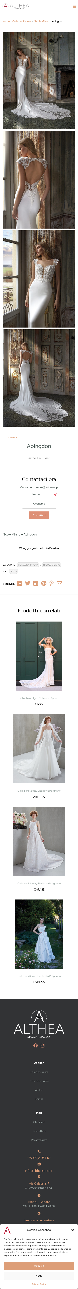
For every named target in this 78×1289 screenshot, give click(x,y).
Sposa (13, 571)
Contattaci (39, 515)
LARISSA (39, 982)
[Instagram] (42, 1045)
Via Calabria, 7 (39, 1183)
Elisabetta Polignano (49, 790)
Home (6, 21)
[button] (72, 1230)
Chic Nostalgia (28, 698)
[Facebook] (35, 1045)
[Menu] (74, 6)
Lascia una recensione (39, 1220)
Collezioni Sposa (21, 21)
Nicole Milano (41, 21)
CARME (39, 889)
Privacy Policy (39, 1284)
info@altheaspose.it (39, 1171)
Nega (39, 1275)
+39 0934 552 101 (39, 1158)
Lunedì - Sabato (39, 1202)
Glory (39, 704)
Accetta (39, 1265)
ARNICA (39, 797)
